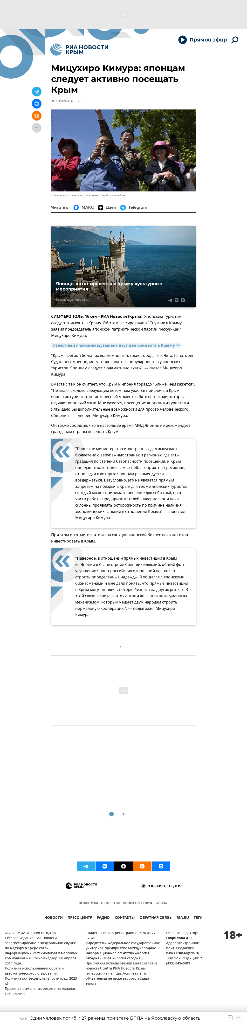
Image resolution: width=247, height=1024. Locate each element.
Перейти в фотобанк (113, 195)
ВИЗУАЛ (161, 903)
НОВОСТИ (53, 918)
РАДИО (103, 918)
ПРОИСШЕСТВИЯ (137, 903)
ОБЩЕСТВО (110, 903)
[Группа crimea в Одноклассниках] (142, 866)
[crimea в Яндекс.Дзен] (123, 866)
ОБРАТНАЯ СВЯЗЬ (156, 918)
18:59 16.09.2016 (62, 101)
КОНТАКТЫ (125, 918)
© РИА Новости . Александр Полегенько (75, 195)
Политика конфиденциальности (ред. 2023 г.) (41, 981)
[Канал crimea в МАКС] (161, 866)
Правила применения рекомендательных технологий (40, 991)
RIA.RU (183, 918)
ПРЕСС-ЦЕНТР (80, 918)
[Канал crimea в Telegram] (86, 866)
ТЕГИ (198, 918)
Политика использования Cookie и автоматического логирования (34, 971)
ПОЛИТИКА (88, 903)
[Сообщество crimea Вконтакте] (105, 866)
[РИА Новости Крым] (79, 50)
